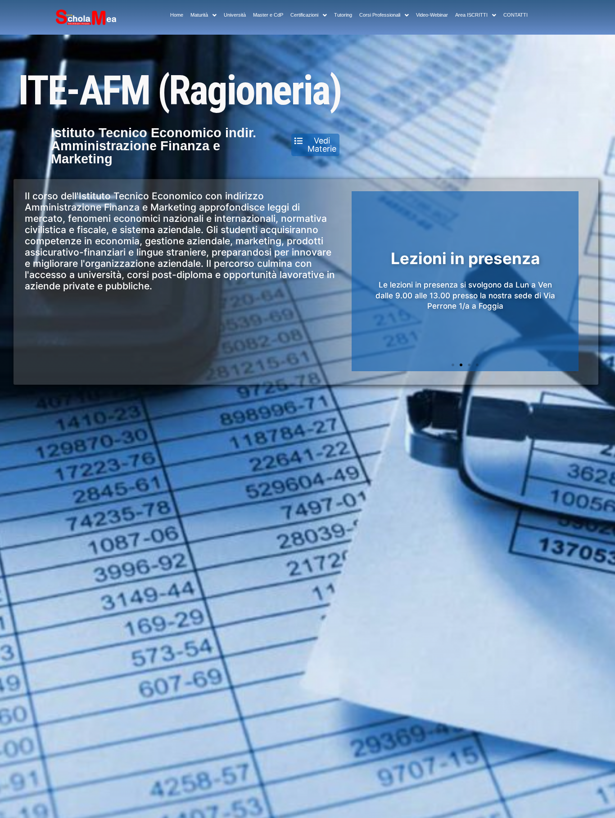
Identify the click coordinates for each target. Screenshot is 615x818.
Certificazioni (304, 15)
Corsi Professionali (379, 15)
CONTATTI (515, 15)
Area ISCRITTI (471, 15)
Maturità (199, 15)
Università (235, 15)
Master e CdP (268, 15)
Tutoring (343, 15)
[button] (453, 365)
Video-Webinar (432, 15)
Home (176, 15)
